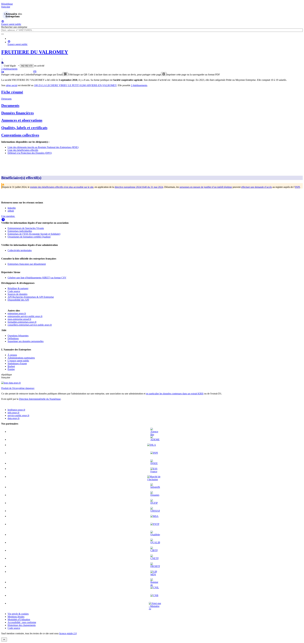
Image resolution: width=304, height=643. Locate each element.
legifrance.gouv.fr (16, 409)
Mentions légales (16, 616)
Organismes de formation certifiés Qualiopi (29, 236)
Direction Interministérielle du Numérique (40, 399)
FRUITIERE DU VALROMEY (34, 52)
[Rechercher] (2, 34)
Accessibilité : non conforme (22, 622)
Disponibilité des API (18, 299)
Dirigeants (6, 98)
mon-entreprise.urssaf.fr (19, 319)
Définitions (13, 338)
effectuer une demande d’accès (256, 187)
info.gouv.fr (13, 412)
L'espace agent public (18, 360)
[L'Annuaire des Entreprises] (12, 18)
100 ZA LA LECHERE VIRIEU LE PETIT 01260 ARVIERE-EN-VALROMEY (75, 85)
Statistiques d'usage (17, 363)
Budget (11, 366)
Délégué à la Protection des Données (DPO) (30, 153)
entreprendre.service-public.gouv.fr (25, 316)
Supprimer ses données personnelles (26, 341)
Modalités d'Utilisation (19, 619)
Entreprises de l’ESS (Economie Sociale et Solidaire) (34, 234)
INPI (297, 187)
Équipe (11, 369)
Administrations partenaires (21, 357)
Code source (14, 291)
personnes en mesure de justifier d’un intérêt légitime (206, 187)
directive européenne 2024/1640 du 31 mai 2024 (139, 187)
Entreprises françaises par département (27, 264)
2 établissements (9, 68)
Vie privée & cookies (18, 613)
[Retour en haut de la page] (4, 639)
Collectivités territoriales (20, 250)
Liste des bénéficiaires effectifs (23, 150)
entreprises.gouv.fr (17, 313)
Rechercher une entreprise (14, 27)
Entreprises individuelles (20, 231)
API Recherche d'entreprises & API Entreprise (31, 297)
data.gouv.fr (13, 418)
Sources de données (17, 294)
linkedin (12, 208)
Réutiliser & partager (18, 288)
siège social (11, 85)
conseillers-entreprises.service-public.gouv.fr (30, 324)
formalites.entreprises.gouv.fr (22, 322)
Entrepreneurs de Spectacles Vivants (26, 228)
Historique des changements (22, 625)
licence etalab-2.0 (68, 633)
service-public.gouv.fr (18, 415)
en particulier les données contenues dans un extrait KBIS (174, 393)
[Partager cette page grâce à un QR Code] (65, 74)
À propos (12, 355)
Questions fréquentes (18, 335)
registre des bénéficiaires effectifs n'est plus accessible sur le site (61, 187)
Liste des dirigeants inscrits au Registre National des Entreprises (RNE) (43, 147)
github (11, 210)
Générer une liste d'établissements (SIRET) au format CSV (37, 277)
